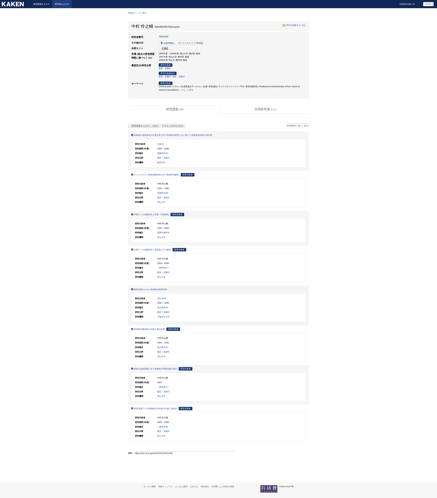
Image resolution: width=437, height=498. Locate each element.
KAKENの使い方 (407, 4)
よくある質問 (181, 486)
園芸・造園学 (165, 68)
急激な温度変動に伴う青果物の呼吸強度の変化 (155, 369)
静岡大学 (161, 162)
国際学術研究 (163, 232)
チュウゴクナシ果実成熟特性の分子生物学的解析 (156, 175)
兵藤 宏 (160, 144)
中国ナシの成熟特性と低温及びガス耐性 (152, 249)
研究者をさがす (62, 4)
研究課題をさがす (41, 4)
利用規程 (205, 486)
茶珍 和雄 (161, 298)
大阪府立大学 (163, 317)
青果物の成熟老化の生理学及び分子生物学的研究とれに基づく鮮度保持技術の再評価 (173, 135)
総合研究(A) (162, 307)
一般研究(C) (162, 268)
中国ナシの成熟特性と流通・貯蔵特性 (151, 214)
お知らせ (194, 486)
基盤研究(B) (162, 193)
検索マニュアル (165, 486)
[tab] (175, 109)
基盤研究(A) (162, 153)
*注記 (303, 25)
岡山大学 (161, 202)
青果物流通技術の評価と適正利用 (149, 329)
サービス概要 (149, 486)
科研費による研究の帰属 (223, 486)
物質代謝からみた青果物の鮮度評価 (150, 289)
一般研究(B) (162, 427)
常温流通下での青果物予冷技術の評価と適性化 (155, 408)
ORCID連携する (293, 25)
